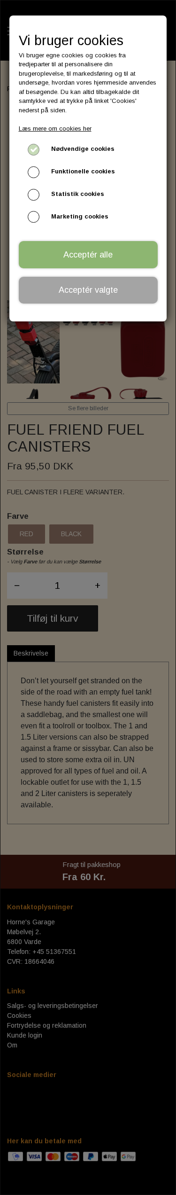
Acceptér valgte (88, 290)
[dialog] (88, 597)
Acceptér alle (88, 254)
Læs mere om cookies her (55, 128)
